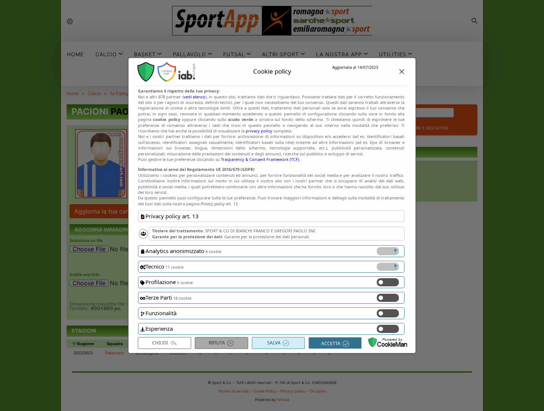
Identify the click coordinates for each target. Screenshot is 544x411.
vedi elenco (194, 97)
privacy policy (259, 131)
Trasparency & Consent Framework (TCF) (260, 159)
